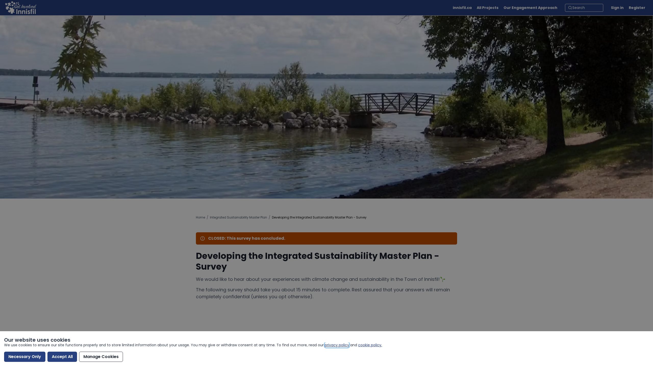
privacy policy (337, 345)
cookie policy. (370, 345)
